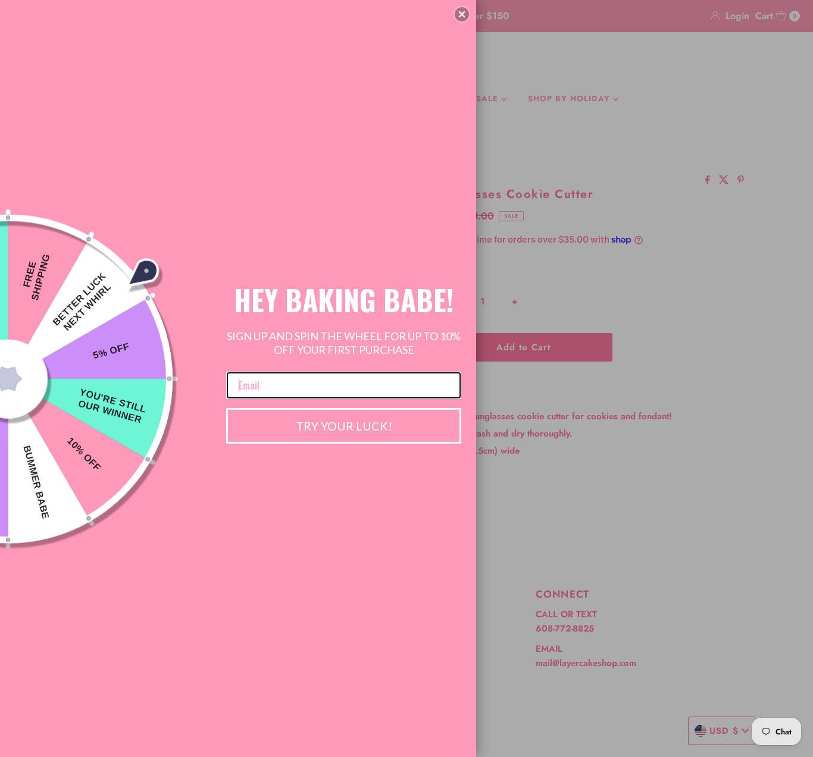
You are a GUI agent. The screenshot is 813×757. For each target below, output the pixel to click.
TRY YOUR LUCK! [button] (344, 426)
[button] (462, 14)
